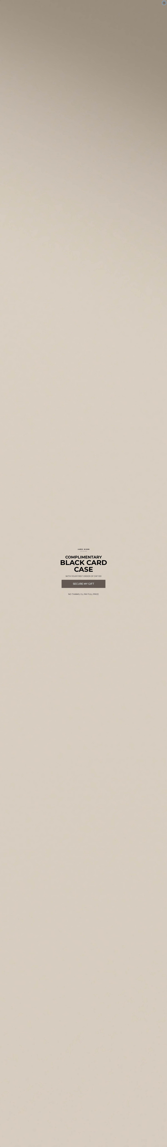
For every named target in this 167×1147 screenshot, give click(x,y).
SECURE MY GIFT (83, 583)
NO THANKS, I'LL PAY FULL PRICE (83, 594)
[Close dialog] (164, 3)
